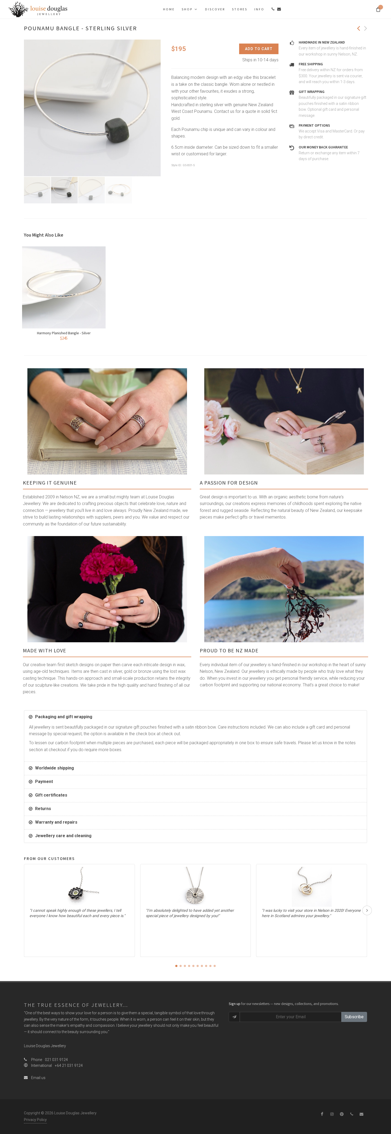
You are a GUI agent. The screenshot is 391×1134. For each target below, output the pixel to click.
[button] (176, 966)
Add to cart (259, 49)
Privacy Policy (35, 1120)
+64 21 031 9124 (69, 1065)
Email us (37, 1078)
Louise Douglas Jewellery (45, 1046)
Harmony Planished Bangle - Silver (64, 333)
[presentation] (367, 910)
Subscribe (354, 1016)
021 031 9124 (56, 1060)
